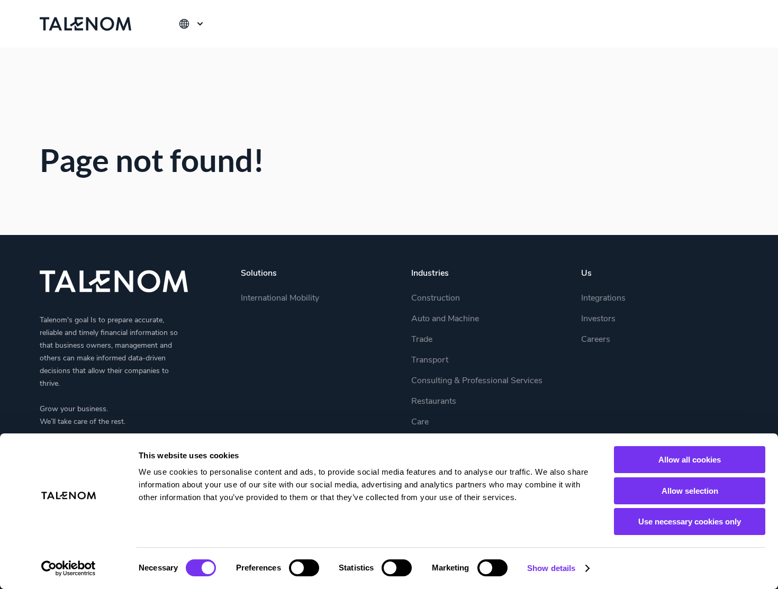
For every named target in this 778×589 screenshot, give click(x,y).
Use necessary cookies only (689, 521)
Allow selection (690, 490)
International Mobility (280, 298)
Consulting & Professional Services (476, 380)
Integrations (603, 298)
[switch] (304, 567)
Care (420, 422)
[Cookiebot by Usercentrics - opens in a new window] (68, 568)
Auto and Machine (445, 318)
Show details (551, 568)
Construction (435, 298)
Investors (598, 318)
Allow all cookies (689, 459)
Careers (595, 339)
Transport (429, 360)
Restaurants (433, 401)
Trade (421, 339)
